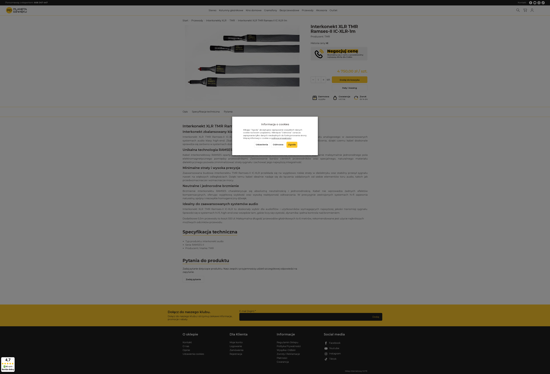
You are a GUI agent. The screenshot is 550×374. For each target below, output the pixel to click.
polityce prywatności (281, 138)
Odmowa (278, 144)
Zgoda (292, 144)
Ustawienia (262, 144)
